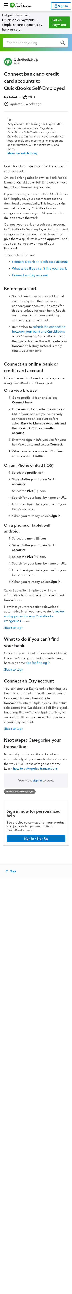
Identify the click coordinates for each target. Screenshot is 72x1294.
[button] (6, 5)
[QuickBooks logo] (21, 5)
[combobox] (35, 42)
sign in (37, 780)
